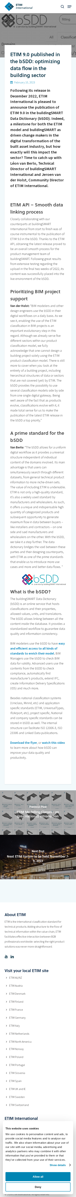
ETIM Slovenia (17, 1073)
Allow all (38, 1176)
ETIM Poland (16, 1057)
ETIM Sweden (17, 1097)
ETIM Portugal (17, 1065)
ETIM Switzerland (19, 1105)
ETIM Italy (14, 1025)
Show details (58, 1165)
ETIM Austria (16, 985)
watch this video (53, 743)
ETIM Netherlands (19, 1033)
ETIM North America (20, 1041)
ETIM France (16, 1009)
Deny (38, 1186)
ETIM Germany (17, 1017)
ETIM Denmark (17, 993)
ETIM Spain (15, 1081)
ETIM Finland (16, 1001)
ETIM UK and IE (17, 1089)
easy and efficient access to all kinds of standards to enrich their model (37, 648)
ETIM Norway (16, 1049)
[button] (69, 6)
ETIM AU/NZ (15, 977)
